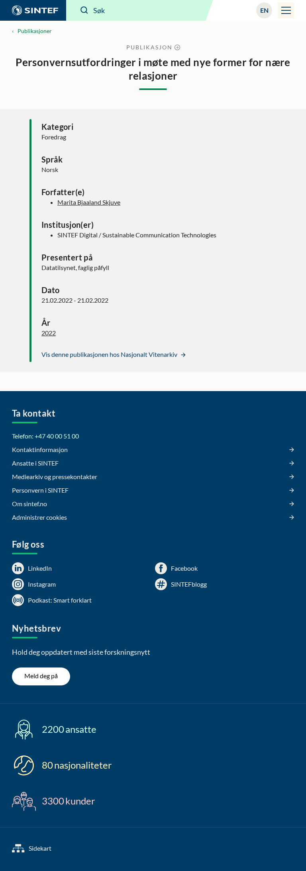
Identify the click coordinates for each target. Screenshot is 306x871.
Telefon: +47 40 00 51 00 (45, 436)
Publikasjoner (35, 30)
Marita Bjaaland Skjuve (88, 202)
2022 (48, 333)
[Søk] (84, 10)
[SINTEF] (33, 10)
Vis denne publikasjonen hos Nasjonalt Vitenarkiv (109, 354)
